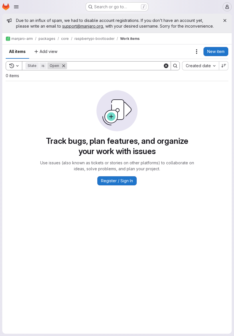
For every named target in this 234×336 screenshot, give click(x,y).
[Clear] (166, 65)
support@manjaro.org (82, 26)
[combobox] (200, 65)
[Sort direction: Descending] (223, 65)
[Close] (224, 20)
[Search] (175, 65)
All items (17, 51)
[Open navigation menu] (16, 6)
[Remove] (63, 65)
